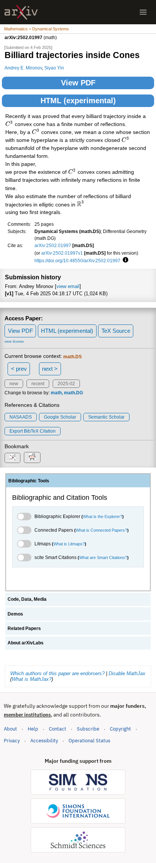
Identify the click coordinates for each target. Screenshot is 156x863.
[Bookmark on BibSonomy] (12, 458)
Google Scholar (60, 417)
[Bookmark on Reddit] (32, 457)
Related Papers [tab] (24, 628)
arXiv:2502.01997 (52, 245)
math (56, 392)
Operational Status (89, 740)
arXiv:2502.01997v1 (62, 252)
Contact (57, 729)
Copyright (120, 729)
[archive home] (21, 12)
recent (37, 383)
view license (14, 341)
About (10, 729)
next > (50, 368)
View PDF (78, 83)
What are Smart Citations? (103, 557)
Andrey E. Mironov (23, 67)
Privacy (12, 740)
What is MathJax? (31, 679)
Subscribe (88, 729)
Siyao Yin (54, 67)
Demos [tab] (15, 614)
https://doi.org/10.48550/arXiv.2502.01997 (77, 260)
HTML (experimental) (78, 100)
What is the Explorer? (102, 516)
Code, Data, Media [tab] (27, 599)
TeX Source (115, 331)
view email (68, 286)
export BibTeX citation (32, 431)
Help (33, 729)
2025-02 (66, 383)
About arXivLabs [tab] (26, 643)
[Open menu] (143, 12)
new (13, 383)
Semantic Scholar (106, 417)
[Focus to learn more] (124, 260)
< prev (19, 368)
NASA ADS (20, 417)
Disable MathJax (127, 673)
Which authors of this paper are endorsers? (57, 673)
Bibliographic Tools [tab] (28, 481)
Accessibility (44, 740)
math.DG (73, 392)
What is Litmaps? (69, 544)
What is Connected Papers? (101, 530)
